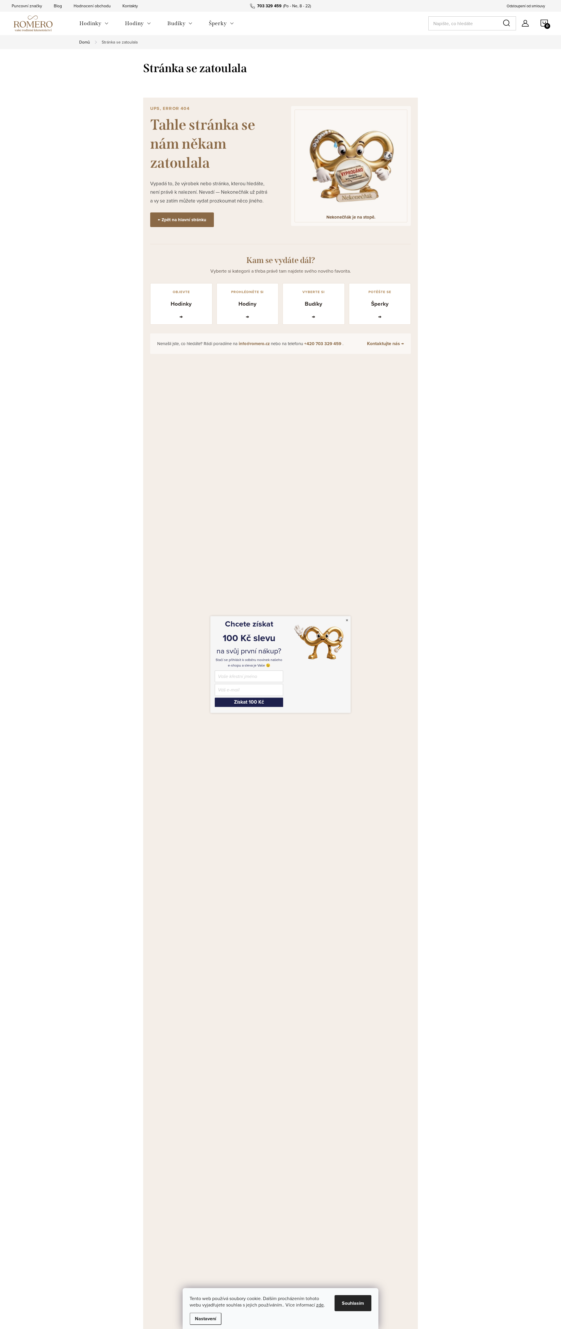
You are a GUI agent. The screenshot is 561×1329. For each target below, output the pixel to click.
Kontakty (130, 6)
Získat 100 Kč (249, 702)
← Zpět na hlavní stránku (182, 220)
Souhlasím (353, 1303)
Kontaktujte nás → (385, 343)
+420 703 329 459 (323, 343)
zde (320, 1305)
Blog (58, 6)
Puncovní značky (27, 6)
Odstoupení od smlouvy (526, 5)
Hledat (507, 23)
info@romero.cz (255, 343)
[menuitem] (94, 23)
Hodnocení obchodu (92, 6)
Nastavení (205, 1318)
